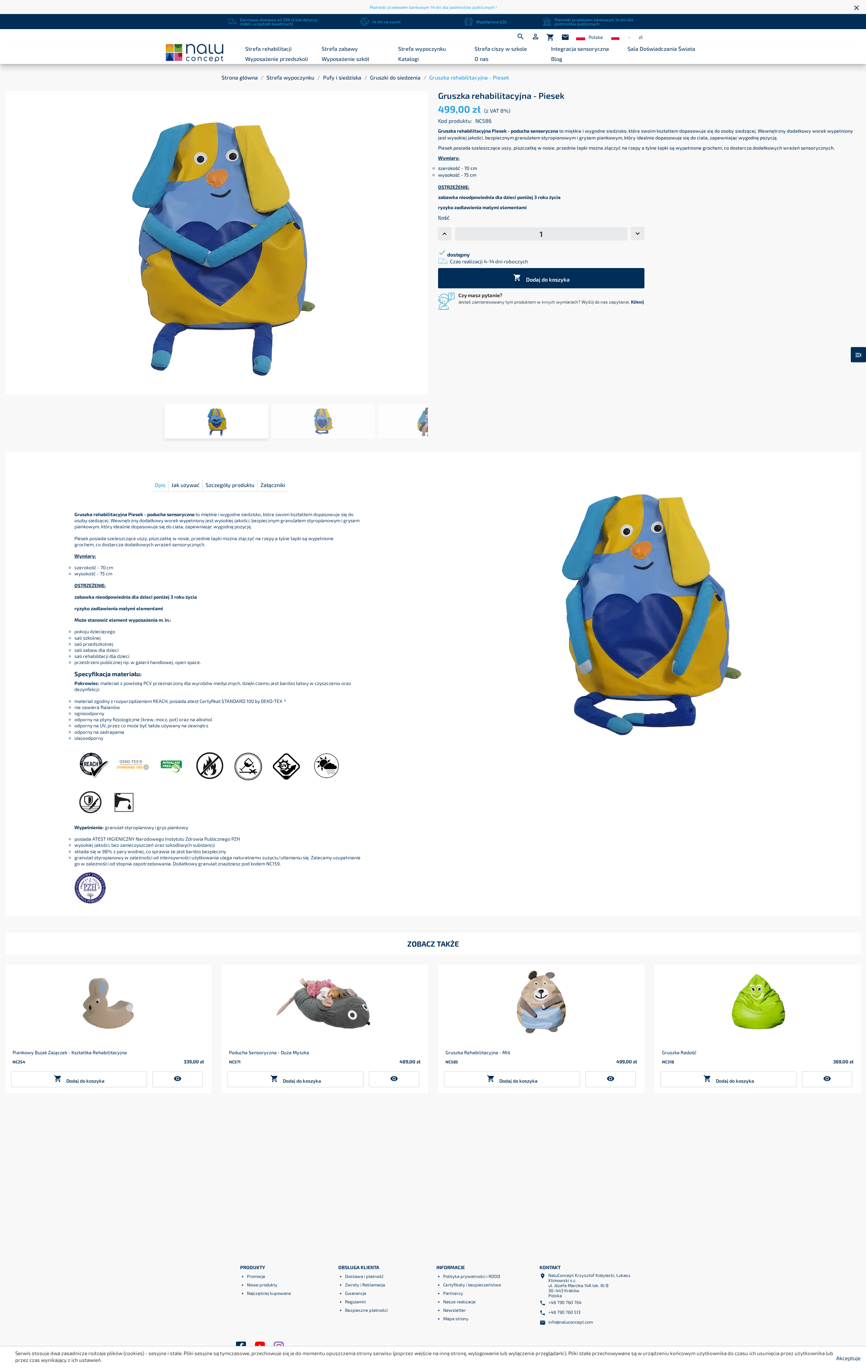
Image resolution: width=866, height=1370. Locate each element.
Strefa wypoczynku (422, 48)
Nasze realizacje (459, 1301)
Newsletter (454, 1310)
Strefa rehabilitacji (268, 48)
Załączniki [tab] (272, 485)
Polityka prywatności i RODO (471, 1276)
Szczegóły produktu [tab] (230, 485)
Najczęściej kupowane (269, 1293)
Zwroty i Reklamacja (365, 1284)
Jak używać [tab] (186, 485)
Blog (556, 59)
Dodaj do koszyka (541, 278)
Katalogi (408, 59)
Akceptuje (848, 1358)
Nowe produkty (262, 1284)
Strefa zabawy (340, 48)
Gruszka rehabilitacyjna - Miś (478, 1052)
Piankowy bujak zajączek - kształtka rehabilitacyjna (70, 1052)
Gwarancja (355, 1293)
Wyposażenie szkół (345, 59)
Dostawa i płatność (364, 1276)
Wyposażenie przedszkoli (276, 59)
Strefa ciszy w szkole (501, 48)
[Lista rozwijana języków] (580, 37)
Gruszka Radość (679, 1052)
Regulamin (355, 1301)
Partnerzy (453, 1293)
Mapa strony (456, 1318)
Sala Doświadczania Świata (661, 48)
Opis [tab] (160, 485)
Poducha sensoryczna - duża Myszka (269, 1052)
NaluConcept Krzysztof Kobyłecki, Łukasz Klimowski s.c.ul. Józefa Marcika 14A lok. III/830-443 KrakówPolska (589, 1285)
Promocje (256, 1276)
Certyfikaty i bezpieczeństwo (472, 1284)
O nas (481, 59)
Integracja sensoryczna (580, 48)
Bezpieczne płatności (366, 1310)
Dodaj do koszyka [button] (79, 1079)
